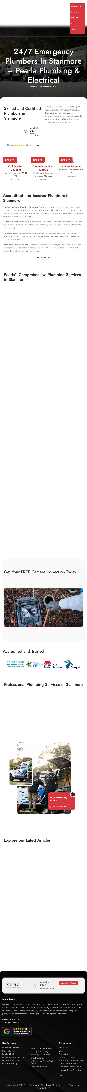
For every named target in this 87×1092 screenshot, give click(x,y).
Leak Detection (37, 1058)
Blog (73, 23)
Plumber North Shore (68, 1064)
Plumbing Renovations (40, 1055)
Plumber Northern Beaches (71, 1060)
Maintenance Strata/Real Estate (41, 1062)
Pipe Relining (8, 1051)
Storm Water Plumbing (41, 1048)
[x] (71, 1075)
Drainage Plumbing (39, 1052)
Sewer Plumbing (9, 1064)
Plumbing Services (10, 1048)
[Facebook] (61, 1075)
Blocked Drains (9, 1054)
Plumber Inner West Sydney (72, 1070)
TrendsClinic (43, 1088)
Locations (75, 12)
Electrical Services (38, 1066)
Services (74, 6)
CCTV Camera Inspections (13, 1057)
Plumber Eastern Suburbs (70, 1067)
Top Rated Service (21, 1031)
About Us (63, 1048)
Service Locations (67, 1057)
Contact (74, 29)
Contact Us (64, 1054)
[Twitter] (66, 1075)
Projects (74, 17)
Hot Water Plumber (11, 1060)
